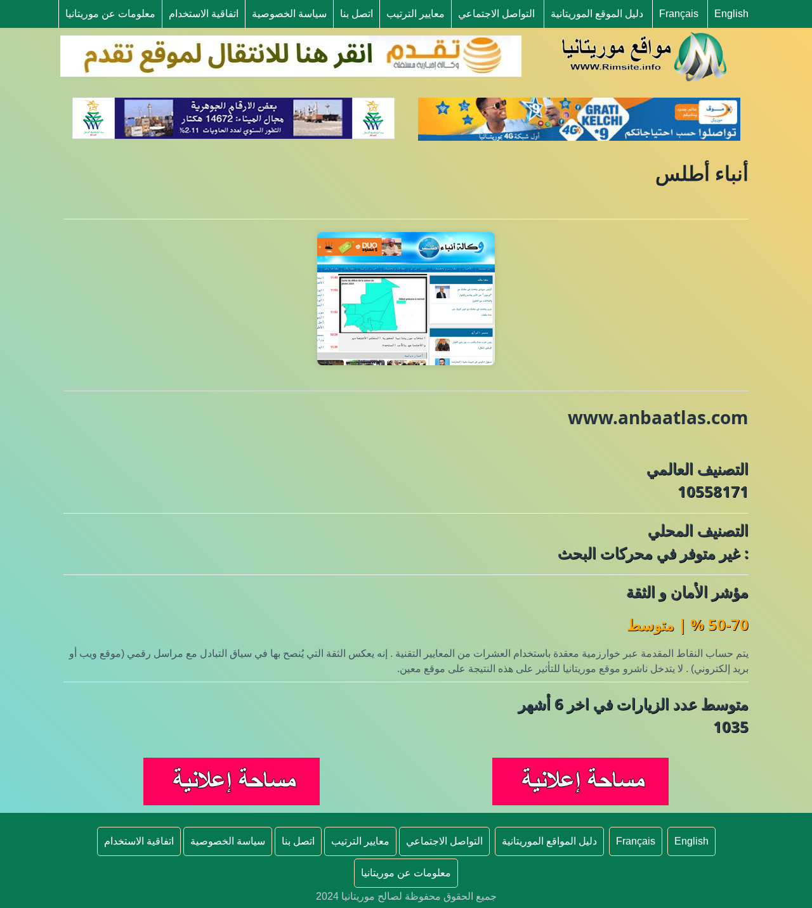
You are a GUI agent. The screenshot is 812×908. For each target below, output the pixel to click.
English (731, 13)
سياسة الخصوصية (289, 13)
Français (678, 13)
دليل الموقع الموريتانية (597, 13)
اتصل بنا (356, 13)
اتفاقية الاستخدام (204, 13)
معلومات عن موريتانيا (110, 13)
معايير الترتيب (415, 13)
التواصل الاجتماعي (496, 13)
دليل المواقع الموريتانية (549, 841)
